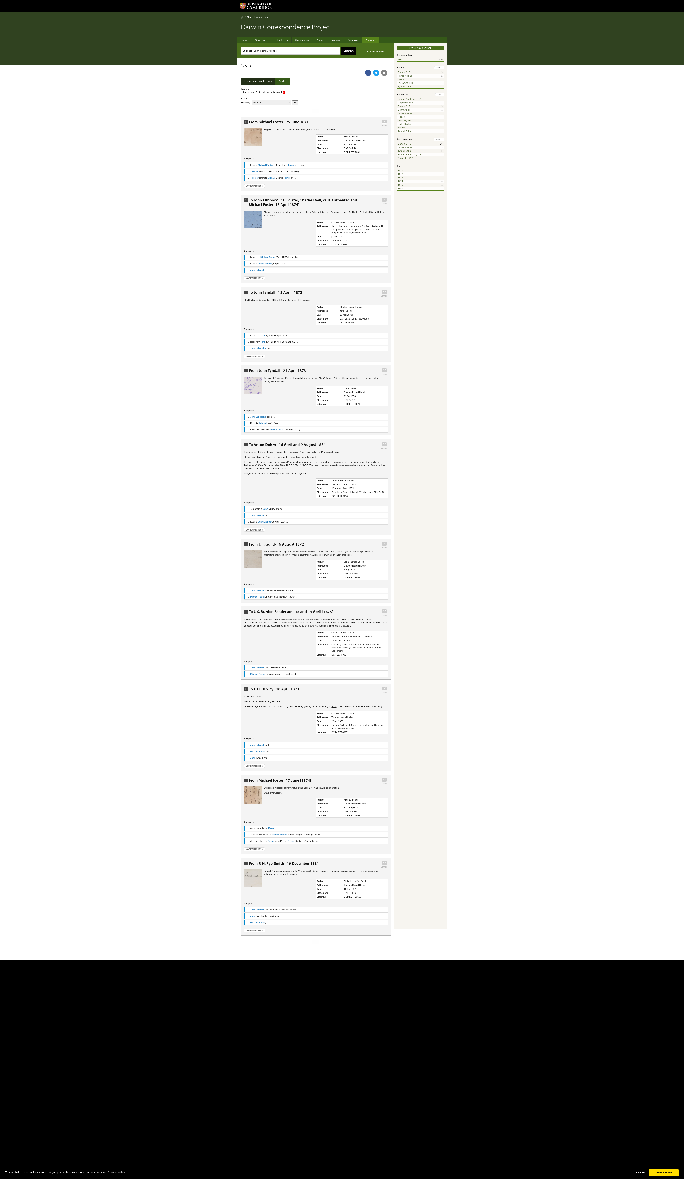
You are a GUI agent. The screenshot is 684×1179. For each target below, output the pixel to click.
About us (371, 39)
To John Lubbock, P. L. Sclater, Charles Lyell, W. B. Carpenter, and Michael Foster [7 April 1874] (303, 202)
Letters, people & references (258, 81)
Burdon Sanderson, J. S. (409, 99)
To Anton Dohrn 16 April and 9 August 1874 (287, 444)
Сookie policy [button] (116, 1172)
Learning (335, 39)
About (250, 17)
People (320, 39)
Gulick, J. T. (403, 79)
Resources (353, 39)
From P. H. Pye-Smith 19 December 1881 (284, 863)
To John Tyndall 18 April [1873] (276, 292)
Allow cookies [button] (664, 1172)
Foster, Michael (405, 76)
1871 (400, 170)
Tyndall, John (404, 86)
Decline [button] (640, 1172)
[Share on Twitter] (376, 73)
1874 (400, 181)
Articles (282, 81)
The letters (282, 39)
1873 (400, 177)
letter (400, 59)
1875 (400, 185)
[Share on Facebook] (368, 73)
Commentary (302, 39)
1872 (400, 174)
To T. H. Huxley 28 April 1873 (274, 689)
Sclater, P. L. (404, 127)
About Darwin (262, 39)
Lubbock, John (405, 120)
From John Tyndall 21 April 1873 (277, 370)
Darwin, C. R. (404, 72)
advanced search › (375, 51)
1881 (400, 188)
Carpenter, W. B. (405, 103)
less (440, 95)
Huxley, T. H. (404, 117)
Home (242, 17)
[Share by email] (384, 73)
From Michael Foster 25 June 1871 (279, 122)
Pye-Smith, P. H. (405, 83)
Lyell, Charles (404, 124)
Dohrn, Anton (404, 110)
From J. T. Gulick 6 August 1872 (276, 544)
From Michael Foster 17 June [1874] (280, 780)
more (439, 68)
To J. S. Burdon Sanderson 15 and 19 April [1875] (291, 611)
